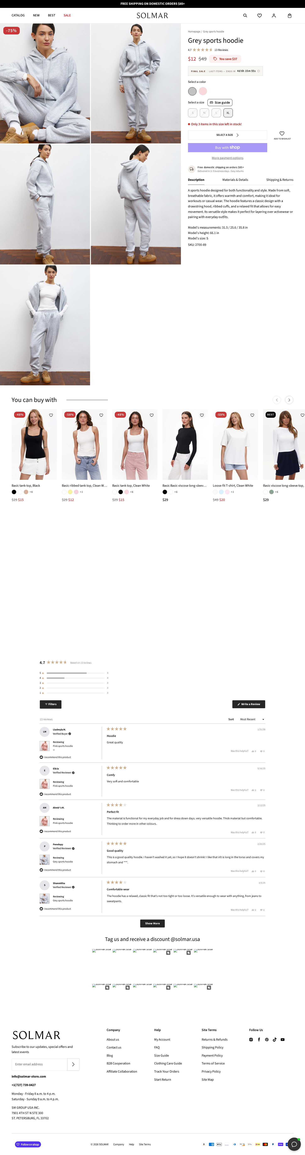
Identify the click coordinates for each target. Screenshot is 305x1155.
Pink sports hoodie (63, 748)
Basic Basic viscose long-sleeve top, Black (185, 485)
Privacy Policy (211, 1071)
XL (228, 113)
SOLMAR (103, 1144)
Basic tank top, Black (26, 485)
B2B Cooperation (118, 1063)
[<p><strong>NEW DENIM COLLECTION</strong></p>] (152, 4)
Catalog (18, 15)
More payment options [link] (227, 158)
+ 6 (31, 492)
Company (118, 1144)
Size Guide (161, 1055)
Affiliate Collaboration (122, 1071)
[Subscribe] (73, 1064)
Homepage (194, 31)
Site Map (208, 1079)
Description (196, 179)
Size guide (222, 102)
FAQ (157, 1047)
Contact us (114, 1047)
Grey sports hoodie (63, 861)
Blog (110, 1055)
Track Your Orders (166, 1071)
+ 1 (81, 492)
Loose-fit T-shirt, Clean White (233, 485)
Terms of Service (213, 1063)
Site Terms (145, 1144)
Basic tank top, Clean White (131, 485)
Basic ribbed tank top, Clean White (84, 485)
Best (51, 15)
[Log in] (273, 15)
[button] (245, 15)
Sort (231, 719)
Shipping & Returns (279, 179)
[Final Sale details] (258, 71)
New (36, 15)
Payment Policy (212, 1055)
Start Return (162, 1079)
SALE (67, 15)
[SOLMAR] (152, 15)
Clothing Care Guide (168, 1063)
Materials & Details (235, 179)
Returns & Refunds (215, 1039)
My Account (162, 1039)
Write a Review (253, 705)
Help (131, 1144)
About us (113, 1039)
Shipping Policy (212, 1047)
